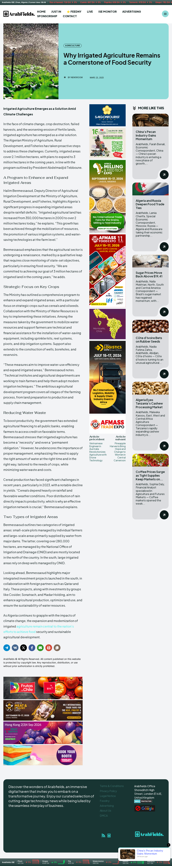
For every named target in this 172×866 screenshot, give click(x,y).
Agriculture (72, 45)
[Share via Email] (40, 647)
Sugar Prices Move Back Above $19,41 (149, 274)
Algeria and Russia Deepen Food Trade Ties (150, 204)
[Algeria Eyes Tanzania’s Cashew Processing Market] (150, 388)
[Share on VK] (15, 647)
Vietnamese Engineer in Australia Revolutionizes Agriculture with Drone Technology (98, 452)
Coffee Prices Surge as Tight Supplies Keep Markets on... (150, 475)
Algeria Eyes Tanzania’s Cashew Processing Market (149, 403)
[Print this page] (48, 647)
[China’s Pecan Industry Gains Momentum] (150, 120)
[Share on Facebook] (32, 647)
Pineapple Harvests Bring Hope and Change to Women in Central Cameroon (118, 452)
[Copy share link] (57, 647)
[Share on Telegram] (6, 647)
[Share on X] (23, 647)
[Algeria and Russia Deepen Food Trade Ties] (150, 189)
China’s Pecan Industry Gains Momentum (146, 135)
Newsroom (77, 77)
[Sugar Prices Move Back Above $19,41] (150, 261)
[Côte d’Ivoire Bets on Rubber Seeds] (150, 326)
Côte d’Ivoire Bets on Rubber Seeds (149, 339)
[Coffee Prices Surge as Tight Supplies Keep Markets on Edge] (150, 460)
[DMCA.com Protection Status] (143, 802)
